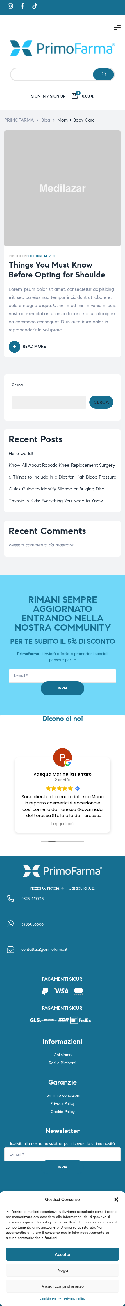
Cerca (17, 385)
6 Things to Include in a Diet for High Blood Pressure (62, 477)
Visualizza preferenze (63, 1286)
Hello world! (21, 453)
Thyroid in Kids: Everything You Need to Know (56, 501)
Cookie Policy (50, 1298)
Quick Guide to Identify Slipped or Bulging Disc (56, 489)
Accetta (62, 1254)
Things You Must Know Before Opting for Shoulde (57, 270)
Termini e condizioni (62, 1095)
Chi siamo (63, 1054)
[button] (116, 1199)
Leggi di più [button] (62, 824)
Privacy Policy (74, 1298)
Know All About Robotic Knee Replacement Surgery (62, 465)
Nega (62, 1270)
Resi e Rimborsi (62, 1062)
